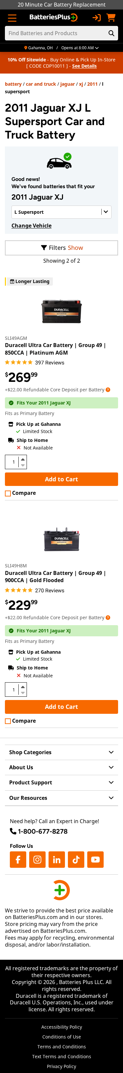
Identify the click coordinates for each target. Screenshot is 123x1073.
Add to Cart (61, 479)
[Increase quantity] (23, 459)
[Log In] (96, 18)
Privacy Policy (61, 1066)
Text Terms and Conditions (61, 1056)
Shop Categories (30, 752)
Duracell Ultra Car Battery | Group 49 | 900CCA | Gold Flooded (55, 576)
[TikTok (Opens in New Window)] (76, 859)
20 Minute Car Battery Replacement (62, 4)
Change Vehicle (31, 225)
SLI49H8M (16, 565)
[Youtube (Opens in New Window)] (95, 859)
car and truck (41, 84)
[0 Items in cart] (111, 18)
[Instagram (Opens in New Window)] (37, 859)
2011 (92, 84)
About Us (21, 767)
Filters (57, 248)
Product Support (30, 782)
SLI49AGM (16, 338)
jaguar (67, 84)
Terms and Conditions (61, 1046)
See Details (84, 66)
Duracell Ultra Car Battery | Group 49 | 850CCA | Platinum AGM (55, 348)
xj (81, 84)
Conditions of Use (61, 1037)
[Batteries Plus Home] (54, 18)
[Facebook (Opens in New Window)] (18, 859)
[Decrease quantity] (23, 464)
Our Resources (28, 797)
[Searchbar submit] (111, 33)
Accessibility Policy (61, 1027)
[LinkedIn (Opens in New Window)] (57, 859)
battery (13, 84)
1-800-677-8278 (43, 831)
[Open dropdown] (108, 389)
